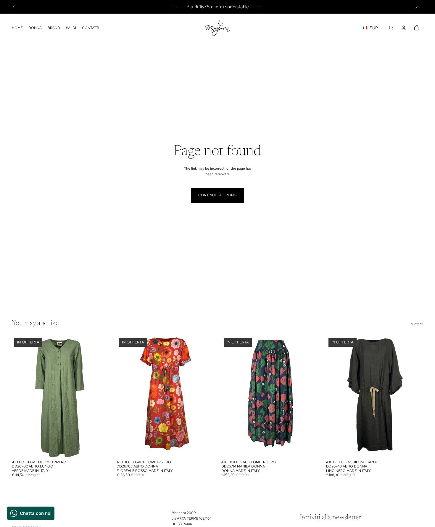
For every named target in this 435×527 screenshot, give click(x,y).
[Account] (403, 27)
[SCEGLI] (99, 448)
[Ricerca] (391, 27)
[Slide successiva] (416, 6)
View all (417, 324)
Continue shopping (217, 195)
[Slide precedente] (13, 6)
